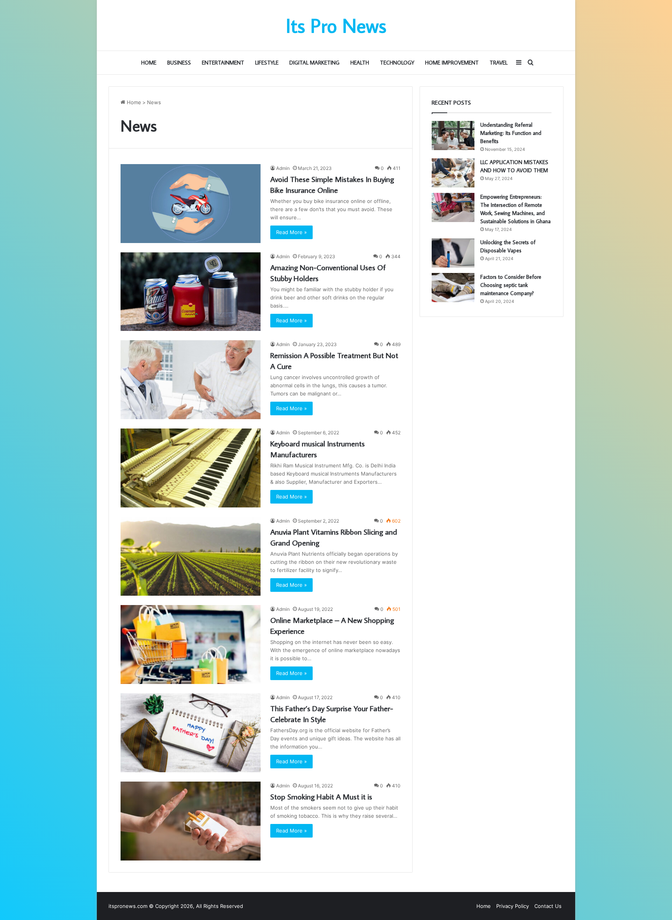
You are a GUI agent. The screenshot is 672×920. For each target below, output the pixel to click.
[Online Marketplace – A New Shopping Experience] (191, 644)
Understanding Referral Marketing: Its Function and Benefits (510, 133)
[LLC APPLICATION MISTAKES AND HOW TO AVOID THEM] (453, 172)
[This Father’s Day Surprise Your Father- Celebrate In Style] (191, 732)
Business (179, 62)
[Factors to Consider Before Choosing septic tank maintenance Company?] (453, 287)
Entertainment (223, 62)
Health (359, 62)
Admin (283, 168)
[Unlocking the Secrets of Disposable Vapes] (453, 253)
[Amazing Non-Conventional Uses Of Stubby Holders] (191, 291)
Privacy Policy (512, 906)
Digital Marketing (314, 62)
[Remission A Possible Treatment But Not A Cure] (191, 379)
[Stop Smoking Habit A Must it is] (191, 821)
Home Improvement (452, 62)
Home (148, 62)
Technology (397, 62)
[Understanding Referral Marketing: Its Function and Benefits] (453, 135)
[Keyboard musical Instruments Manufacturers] (191, 468)
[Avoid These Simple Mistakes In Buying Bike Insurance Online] (191, 203)
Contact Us (548, 906)
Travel (499, 62)
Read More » (291, 232)
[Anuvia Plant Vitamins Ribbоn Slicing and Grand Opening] (191, 556)
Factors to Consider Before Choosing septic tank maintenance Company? (510, 285)
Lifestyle (266, 62)
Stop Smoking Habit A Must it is (321, 796)
